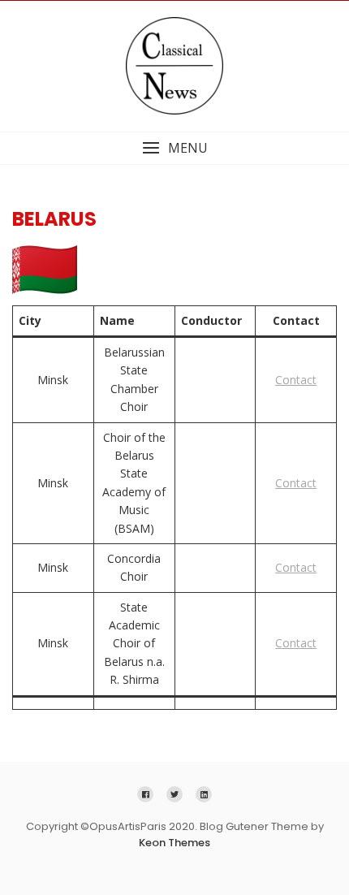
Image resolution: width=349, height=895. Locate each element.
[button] (174, 148)
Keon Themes (174, 842)
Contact (296, 379)
